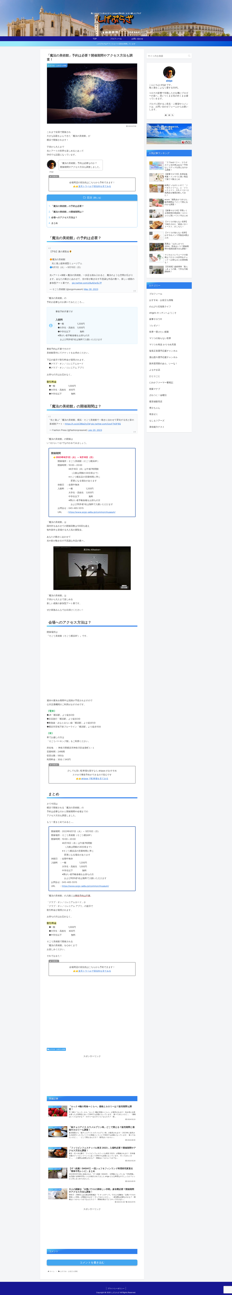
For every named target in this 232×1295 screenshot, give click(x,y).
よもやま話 (154, 369)
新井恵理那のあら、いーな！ (163, 363)
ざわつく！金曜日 (158, 395)
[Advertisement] (92, 1013)
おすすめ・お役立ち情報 (57, 1049)
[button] (189, 55)
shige (169, 80)
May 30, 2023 (91, 289)
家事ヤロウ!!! (155, 319)
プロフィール (155, 294)
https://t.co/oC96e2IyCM (78, 424)
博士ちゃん (154, 408)
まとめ (54, 223)
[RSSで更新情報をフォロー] (172, 115)
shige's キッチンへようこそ (162, 313)
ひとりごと (154, 376)
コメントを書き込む (92, 1262)
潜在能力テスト (156, 427)
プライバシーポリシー (116, 1288)
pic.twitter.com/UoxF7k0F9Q (106, 424)
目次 (89, 197)
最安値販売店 (155, 401)
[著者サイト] (165, 115)
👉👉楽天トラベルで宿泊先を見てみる (92, 186)
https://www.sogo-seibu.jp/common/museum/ (91, 512)
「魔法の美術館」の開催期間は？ (67, 211)
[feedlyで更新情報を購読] (169, 115)
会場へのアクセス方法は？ (64, 217)
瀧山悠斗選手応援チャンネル (163, 357)
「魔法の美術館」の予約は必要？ (67, 206)
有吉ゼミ (153, 414)
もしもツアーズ (156, 420)
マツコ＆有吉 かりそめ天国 (162, 344)
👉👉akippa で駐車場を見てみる (92, 778)
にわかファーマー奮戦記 (161, 382)
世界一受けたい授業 (159, 332)
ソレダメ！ (154, 325)
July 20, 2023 (95, 430)
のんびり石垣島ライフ (160, 306)
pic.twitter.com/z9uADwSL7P (87, 283)
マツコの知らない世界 (160, 338)
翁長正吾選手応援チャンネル (163, 351)
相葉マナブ (154, 389)
